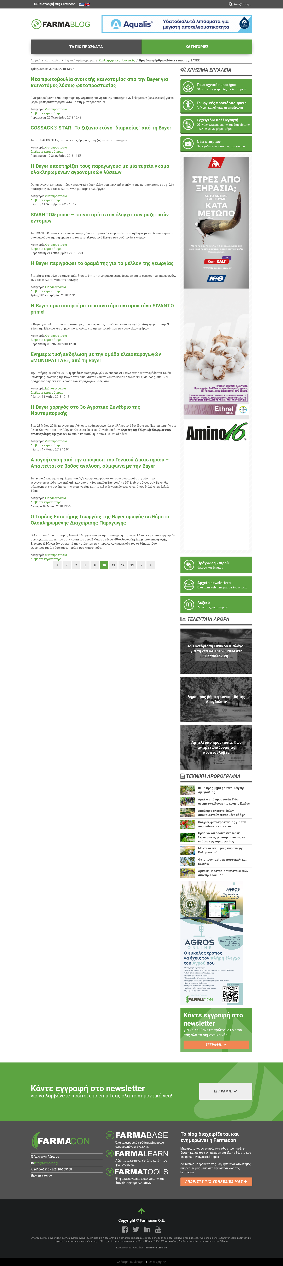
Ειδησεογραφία (55, 287)
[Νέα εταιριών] (216, 143)
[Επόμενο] (141, 565)
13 (132, 565)
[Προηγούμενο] (67, 565)
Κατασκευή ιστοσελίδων (129, 1247)
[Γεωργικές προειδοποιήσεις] (216, 105)
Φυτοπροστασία (56, 109)
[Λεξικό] (216, 604)
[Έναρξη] (57, 565)
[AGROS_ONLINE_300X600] (211, 942)
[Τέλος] (150, 565)
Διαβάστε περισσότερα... (47, 113)
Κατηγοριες (197, 46)
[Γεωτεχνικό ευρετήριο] (216, 86)
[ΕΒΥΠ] (216, 484)
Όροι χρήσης (157, 1262)
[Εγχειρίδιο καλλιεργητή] (216, 124)
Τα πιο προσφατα (86, 46)
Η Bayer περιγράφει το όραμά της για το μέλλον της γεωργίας (102, 263)
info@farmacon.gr (46, 1163)
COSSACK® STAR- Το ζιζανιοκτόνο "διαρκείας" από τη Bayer (101, 128)
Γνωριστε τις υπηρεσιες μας (214, 1181)
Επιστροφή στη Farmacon (56, 4)
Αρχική (35, 60)
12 (122, 565)
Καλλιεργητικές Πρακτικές (117, 60)
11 (113, 565)
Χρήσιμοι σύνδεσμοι (130, 1262)
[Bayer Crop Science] (216, 353)
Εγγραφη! (215, 1044)
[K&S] (216, 222)
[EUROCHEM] (177, 23)
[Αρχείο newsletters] (216, 584)
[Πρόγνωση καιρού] (216, 565)
